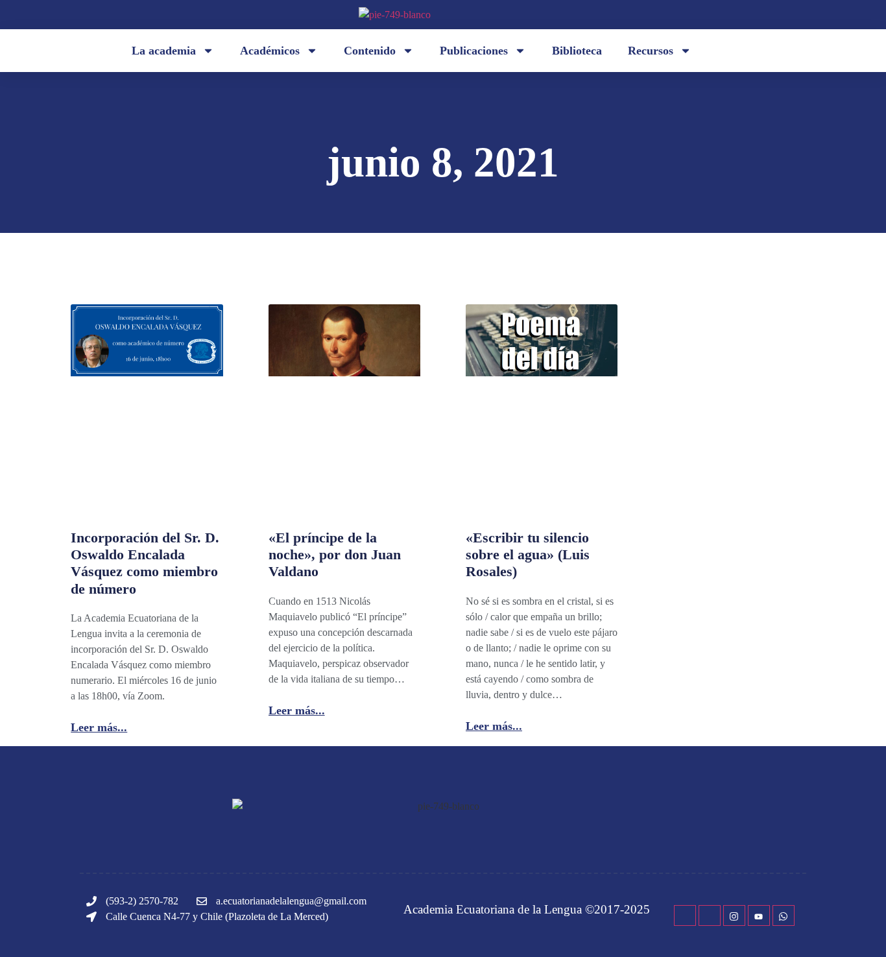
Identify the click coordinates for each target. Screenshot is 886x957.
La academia (164, 50)
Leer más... (99, 727)
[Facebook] (685, 915)
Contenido (370, 50)
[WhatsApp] (783, 915)
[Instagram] (734, 915)
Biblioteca (577, 50)
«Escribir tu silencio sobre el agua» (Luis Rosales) (528, 554)
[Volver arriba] (857, 928)
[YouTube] (759, 915)
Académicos (270, 50)
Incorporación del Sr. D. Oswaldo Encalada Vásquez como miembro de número (145, 563)
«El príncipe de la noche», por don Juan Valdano (335, 554)
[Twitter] (710, 915)
